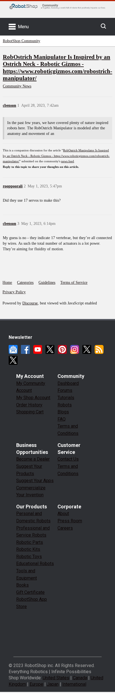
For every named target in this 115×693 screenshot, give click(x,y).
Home (7, 282)
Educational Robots (35, 563)
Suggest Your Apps (35, 480)
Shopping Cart (30, 412)
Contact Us (68, 459)
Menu (23, 26)
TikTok (13, 360)
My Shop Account (33, 397)
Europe (36, 684)
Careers (65, 528)
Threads (86, 349)
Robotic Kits (28, 549)
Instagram (74, 349)
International (74, 684)
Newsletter (13, 349)
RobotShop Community (21, 41)
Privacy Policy (14, 292)
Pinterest (62, 349)
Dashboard (68, 383)
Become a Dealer (33, 459)
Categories (25, 282)
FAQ (62, 419)
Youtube (37, 349)
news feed (67, 161)
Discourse (30, 303)
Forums (65, 390)
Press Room (70, 520)
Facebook (25, 349)
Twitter (49, 349)
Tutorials (66, 397)
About (63, 513)
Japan (53, 684)
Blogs (63, 412)
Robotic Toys (29, 556)
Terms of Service (73, 282)
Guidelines (47, 282)
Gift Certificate (30, 592)
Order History (29, 405)
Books (22, 585)
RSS (99, 349)
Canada (80, 677)
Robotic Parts (29, 542)
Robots (65, 405)
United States (56, 677)
